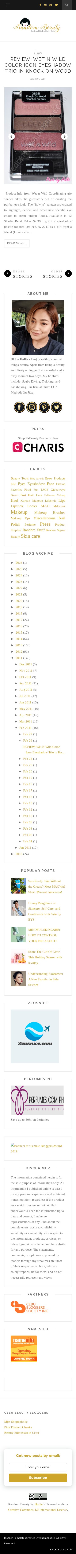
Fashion (60, 484)
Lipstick (17, 506)
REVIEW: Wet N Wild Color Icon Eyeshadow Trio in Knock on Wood (38, 65)
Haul (14, 500)
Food (27, 489)
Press (45, 524)
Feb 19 (27, 777)
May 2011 (26, 708)
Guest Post (18, 495)
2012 (19, 651)
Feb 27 (27, 734)
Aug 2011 (26, 689)
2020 (19, 600)
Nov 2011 (26, 670)
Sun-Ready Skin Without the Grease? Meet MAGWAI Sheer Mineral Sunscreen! (46, 886)
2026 (19, 562)
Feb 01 (27, 841)
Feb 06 (27, 835)
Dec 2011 (25, 664)
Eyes (38, 52)
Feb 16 (27, 796)
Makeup (19, 512)
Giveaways (58, 489)
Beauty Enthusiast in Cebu (21, 1432)
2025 (19, 569)
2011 (19, 658)
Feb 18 (27, 784)
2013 (19, 645)
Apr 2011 (25, 715)
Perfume (30, 524)
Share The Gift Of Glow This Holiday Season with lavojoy (45, 957)
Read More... (17, 243)
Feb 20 (27, 771)
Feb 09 (27, 822)
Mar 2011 (25, 721)
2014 (19, 639)
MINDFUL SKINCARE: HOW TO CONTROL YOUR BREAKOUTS (44, 935)
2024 (19, 575)
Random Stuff (34, 530)
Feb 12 (27, 809)
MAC (45, 506)
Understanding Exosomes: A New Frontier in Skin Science (45, 979)
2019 (19, 607)
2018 (19, 613)
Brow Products (55, 478)
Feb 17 (27, 790)
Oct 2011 (25, 677)
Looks (32, 506)
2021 (19, 594)
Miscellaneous (44, 518)
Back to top (59, 1549)
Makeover (59, 506)
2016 (19, 626)
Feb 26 (27, 740)
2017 (19, 620)
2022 (19, 588)
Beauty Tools (20, 478)
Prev (11, 136)
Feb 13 (27, 803)
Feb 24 (27, 758)
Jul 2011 (25, 696)
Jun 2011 (25, 702)
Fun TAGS (41, 489)
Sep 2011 (25, 683)
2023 (19, 581)
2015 (19, 632)
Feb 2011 (25, 727)
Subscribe (38, 1478)
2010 (19, 854)
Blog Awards (37, 478)
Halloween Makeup (54, 495)
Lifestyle (50, 500)
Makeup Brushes (49, 512)
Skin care (30, 536)
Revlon (51, 530)
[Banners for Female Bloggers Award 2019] (37, 1151)
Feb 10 (27, 816)
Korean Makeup (31, 500)
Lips (61, 500)
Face (50, 484)
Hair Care (35, 495)
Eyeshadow (36, 484)
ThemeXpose (47, 1537)
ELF (13, 484)
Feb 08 (27, 828)
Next (64, 136)
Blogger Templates (15, 1537)
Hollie (39, 1504)
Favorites (16, 489)
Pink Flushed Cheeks (18, 1427)
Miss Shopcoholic (16, 1421)
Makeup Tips (20, 518)
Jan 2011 (25, 847)
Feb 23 (27, 765)
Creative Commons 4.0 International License (37, 1509)
